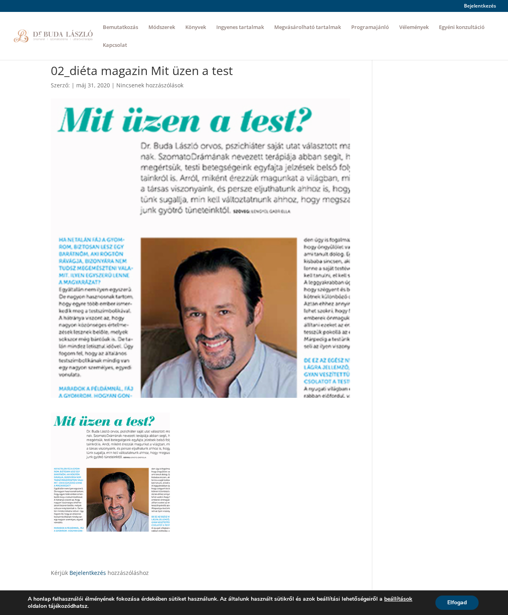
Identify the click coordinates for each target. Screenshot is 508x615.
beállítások (398, 599)
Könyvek (195, 27)
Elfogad (457, 602)
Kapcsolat (115, 45)
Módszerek (161, 27)
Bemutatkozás (120, 27)
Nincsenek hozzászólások (149, 85)
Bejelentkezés (480, 6)
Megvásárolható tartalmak (307, 27)
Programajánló (370, 27)
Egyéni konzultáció (462, 27)
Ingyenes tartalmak (240, 27)
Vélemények (414, 27)
